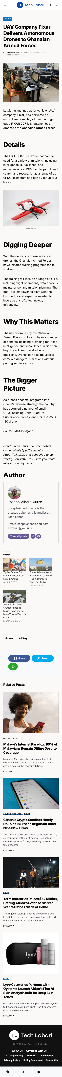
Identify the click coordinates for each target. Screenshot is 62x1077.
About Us (17, 1050)
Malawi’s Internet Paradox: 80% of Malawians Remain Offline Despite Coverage (30, 748)
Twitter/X (18, 454)
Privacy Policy (12, 1060)
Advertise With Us (36, 1050)
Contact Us (52, 1060)
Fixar (20, 115)
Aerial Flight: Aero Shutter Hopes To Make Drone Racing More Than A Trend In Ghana (14, 611)
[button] (5, 5)
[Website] (33, 536)
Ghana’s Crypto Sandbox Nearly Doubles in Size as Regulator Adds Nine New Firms (29, 824)
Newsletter (47, 1055)
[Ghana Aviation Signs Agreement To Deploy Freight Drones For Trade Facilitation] (40, 564)
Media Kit (32, 1055)
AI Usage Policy (14, 1055)
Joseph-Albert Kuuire (25, 502)
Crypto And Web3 (13, 814)
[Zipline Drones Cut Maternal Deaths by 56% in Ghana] (14, 564)
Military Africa (23, 431)
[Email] (38, 536)
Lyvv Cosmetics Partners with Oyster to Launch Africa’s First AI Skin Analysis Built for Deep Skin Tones (28, 991)
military (23, 638)
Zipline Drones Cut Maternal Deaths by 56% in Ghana (13, 575)
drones (9, 638)
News (8, 19)
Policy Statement (33, 1060)
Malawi (7, 738)
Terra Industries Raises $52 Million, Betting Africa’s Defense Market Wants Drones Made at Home (30, 903)
